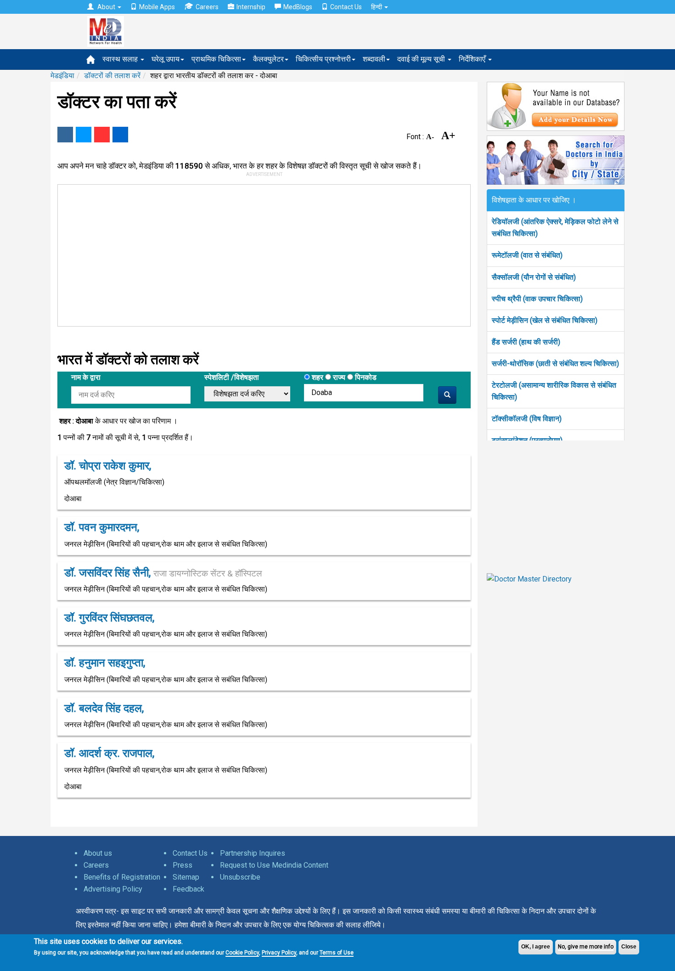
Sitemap (186, 877)
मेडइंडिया (62, 75)
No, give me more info (585, 946)
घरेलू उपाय (166, 59)
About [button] (106, 7)
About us (98, 853)
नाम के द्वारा (86, 377)
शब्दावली (374, 59)
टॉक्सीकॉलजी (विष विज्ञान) (527, 418)
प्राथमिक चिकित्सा (216, 59)
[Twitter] (83, 134)
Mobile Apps (157, 7)
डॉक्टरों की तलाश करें (112, 75)
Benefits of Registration (122, 877)
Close (628, 946)
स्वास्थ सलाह (121, 59)
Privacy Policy (279, 952)
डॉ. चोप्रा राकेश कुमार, (107, 465)
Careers (207, 7)
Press (182, 865)
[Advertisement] (260, 253)
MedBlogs (297, 7)
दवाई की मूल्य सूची (422, 59)
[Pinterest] (102, 134)
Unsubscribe (240, 877)
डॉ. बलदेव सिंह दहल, (104, 708)
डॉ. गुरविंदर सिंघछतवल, (109, 617)
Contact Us (346, 7)
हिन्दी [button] (377, 7)
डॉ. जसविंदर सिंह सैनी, (163, 572)
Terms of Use (337, 952)
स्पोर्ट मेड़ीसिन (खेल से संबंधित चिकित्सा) (544, 320)
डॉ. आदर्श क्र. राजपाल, (109, 753)
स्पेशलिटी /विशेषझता (231, 377)
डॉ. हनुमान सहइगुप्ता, (104, 662)
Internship (250, 7)
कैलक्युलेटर (268, 59)
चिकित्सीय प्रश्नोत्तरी (323, 59)
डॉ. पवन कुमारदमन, (101, 527)
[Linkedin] (120, 134)
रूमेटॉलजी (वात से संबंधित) (527, 255)
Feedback (188, 889)
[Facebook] (65, 134)
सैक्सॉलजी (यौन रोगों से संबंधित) (534, 277)
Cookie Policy (242, 952)
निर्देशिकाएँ (473, 59)
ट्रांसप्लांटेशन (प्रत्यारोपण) (527, 440)
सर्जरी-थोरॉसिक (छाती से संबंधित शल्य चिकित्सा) (555, 363)
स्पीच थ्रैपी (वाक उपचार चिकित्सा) (537, 298)
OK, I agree (535, 946)
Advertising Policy (113, 889)
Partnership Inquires (252, 853)
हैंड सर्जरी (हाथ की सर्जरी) (526, 342)
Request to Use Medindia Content (274, 865)
